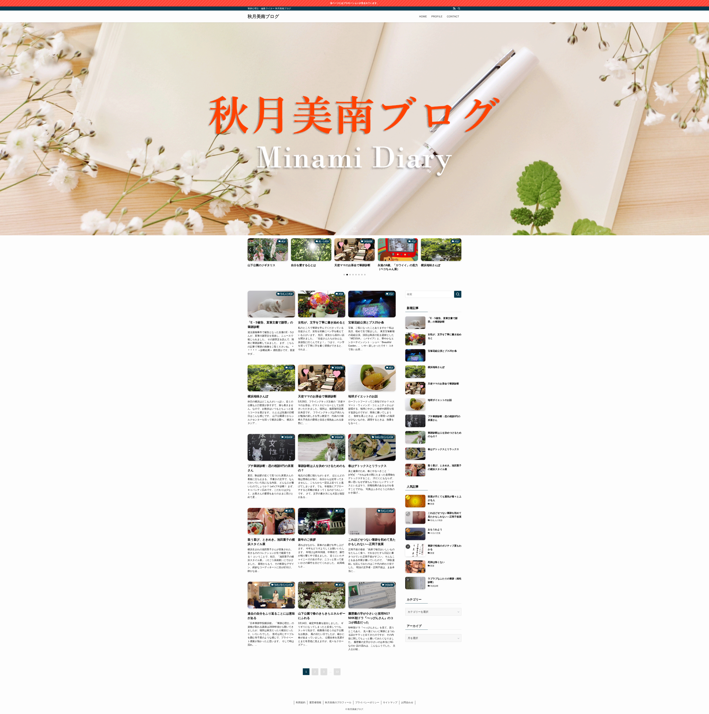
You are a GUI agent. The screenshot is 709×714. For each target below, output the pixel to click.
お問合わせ (407, 702)
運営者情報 (315, 702)
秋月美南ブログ (263, 16)
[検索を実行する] (457, 294)
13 (337, 671)
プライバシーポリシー (367, 702)
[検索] (459, 8)
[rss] (454, 8)
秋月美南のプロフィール (338, 702)
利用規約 (300, 702)
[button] (344, 274)
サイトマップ (390, 702)
